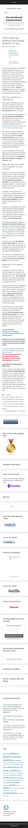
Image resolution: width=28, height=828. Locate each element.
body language (17, 760)
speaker (12, 785)
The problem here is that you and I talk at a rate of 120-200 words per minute (13, 126)
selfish (21, 402)
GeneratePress (14, 825)
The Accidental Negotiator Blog (12, 704)
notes (24, 773)
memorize (16, 773)
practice (19, 775)
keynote (12, 773)
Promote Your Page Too (14, 576)
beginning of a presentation (16, 399)
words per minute (19, 404)
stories (20, 788)
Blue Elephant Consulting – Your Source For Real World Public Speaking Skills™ (12, 333)
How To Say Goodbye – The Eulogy (14, 411)
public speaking (13, 782)
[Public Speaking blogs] (11, 455)
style (13, 790)
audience (14, 753)
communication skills (8, 762)
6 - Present (7, 395)
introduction (6, 773)
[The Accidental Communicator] (14, 559)
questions (5, 785)
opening (5, 775)
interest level (14, 402)
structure (10, 790)
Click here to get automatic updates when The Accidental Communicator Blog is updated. (13, 350)
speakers (18, 785)
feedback (21, 764)
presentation (9, 777)
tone (18, 793)
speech (6, 788)
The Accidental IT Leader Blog (12, 733)
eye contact (16, 764)
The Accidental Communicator (14, 18)
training (21, 793)
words (7, 795)
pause (8, 775)
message (20, 773)
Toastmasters (10, 793)
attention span (14, 397)
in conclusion (6, 402)
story (23, 788)
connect (21, 762)
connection (5, 764)
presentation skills (8, 780)
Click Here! (15, 360)
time (16, 790)
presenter (16, 780)
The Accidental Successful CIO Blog (13, 725)
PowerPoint (13, 775)
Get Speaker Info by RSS (14, 659)
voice (4, 795)
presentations (19, 778)
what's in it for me (7, 404)
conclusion (17, 762)
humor (5, 767)
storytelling (5, 790)
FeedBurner (17, 638)
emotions (11, 764)
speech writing (13, 788)
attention (6, 397)
